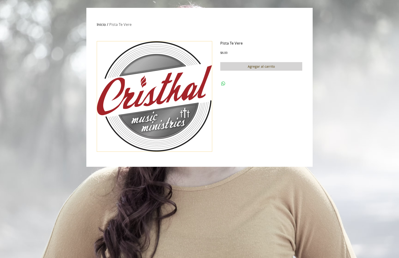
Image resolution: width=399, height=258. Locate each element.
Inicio (101, 24)
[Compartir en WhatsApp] (223, 83)
